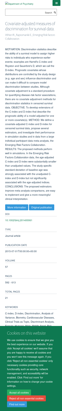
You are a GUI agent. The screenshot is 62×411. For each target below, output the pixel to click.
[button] (56, 3)
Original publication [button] (41, 207)
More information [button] (16, 207)
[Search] (55, 12)
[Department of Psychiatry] (19, 2)
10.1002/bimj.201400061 (18, 220)
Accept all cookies (19, 392)
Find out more (17, 404)
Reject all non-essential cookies (26, 398)
